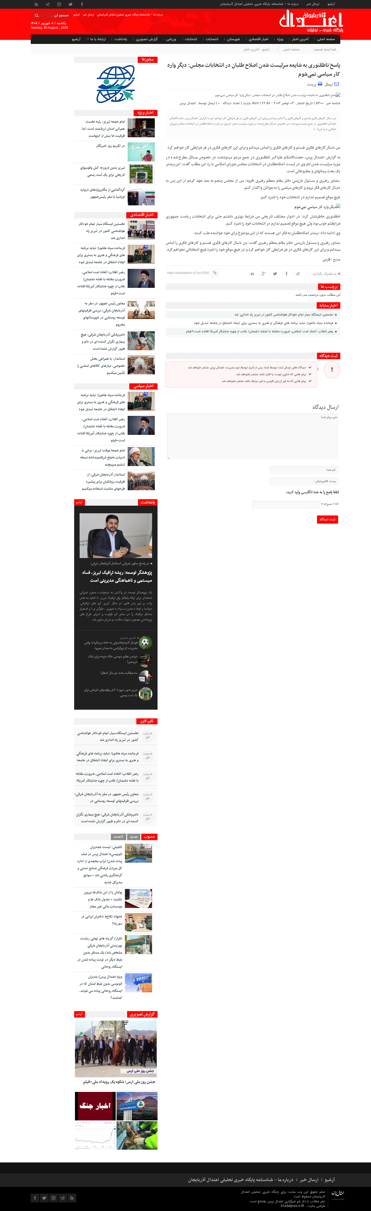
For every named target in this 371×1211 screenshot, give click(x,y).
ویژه (280, 39)
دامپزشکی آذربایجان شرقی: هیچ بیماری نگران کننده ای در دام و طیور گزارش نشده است (103, 342)
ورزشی (171, 39)
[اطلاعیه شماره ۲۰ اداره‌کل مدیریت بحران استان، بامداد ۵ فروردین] (95, 1106)
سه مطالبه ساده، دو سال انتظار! (118, 673)
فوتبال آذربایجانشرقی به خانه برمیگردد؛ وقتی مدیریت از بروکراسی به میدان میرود (110, 645)
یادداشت (120, 39)
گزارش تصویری (147, 39)
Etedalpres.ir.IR (293, 1206)
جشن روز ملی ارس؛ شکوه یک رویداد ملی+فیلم (119, 1081)
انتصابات (212, 39)
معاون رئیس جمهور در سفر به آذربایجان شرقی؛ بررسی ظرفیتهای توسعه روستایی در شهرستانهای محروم (107, 801)
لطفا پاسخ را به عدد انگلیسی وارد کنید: (312, 492)
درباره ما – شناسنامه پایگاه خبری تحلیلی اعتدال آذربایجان (259, 3)
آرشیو (331, 3)
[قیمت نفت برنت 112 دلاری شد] (95, 1135)
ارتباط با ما (98, 39)
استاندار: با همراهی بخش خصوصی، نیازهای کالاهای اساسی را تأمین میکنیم (101, 366)
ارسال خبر (313, 3)
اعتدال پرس (188, 103)
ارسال (329, 84)
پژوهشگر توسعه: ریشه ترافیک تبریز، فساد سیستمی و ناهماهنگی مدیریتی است (117, 576)
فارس (326, 259)
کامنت (119, 837)
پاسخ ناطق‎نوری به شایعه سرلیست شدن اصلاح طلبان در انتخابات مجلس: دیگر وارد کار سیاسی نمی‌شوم (253, 70)
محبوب (149, 837)
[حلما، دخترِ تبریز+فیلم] (137, 1135)
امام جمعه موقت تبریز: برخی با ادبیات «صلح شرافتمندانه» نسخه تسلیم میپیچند (102, 458)
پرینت (312, 83)
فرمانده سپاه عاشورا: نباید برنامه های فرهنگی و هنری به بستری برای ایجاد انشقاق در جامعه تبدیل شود (264, 323)
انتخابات (191, 39)
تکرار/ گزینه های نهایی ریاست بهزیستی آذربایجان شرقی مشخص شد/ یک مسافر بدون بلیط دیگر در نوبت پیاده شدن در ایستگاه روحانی (99, 953)
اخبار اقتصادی (258, 39)
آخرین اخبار (300, 39)
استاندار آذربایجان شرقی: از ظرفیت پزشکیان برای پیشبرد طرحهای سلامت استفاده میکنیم (103, 482)
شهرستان (233, 39)
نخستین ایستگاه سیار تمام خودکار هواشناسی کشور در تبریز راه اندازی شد (284, 314)
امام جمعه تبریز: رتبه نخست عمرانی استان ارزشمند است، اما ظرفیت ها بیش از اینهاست (103, 129)
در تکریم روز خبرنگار (110, 146)
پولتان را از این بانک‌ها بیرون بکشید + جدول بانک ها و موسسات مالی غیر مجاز (103, 900)
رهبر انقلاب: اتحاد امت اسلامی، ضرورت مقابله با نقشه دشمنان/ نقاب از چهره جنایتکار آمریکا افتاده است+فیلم (260, 331)
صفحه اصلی (326, 39)
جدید (134, 837)
